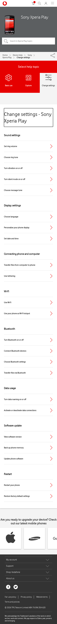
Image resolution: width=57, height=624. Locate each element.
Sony (30, 55)
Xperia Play (7, 57)
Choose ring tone (11, 157)
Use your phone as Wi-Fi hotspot (17, 313)
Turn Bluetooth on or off (13, 340)
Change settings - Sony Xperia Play (27, 117)
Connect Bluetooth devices (15, 351)
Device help (18, 55)
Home (5, 55)
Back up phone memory (14, 447)
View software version (13, 437)
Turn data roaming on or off (15, 399)
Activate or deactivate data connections (20, 410)
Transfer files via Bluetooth (15, 373)
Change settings (23, 57)
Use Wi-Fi (7, 302)
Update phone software (13, 459)
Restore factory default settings (17, 496)
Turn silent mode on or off (14, 179)
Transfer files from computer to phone (19, 265)
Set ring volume (10, 146)
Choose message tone (13, 190)
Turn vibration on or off (13, 168)
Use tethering (9, 276)
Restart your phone (12, 485)
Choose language (11, 216)
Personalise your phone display (16, 227)
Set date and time (11, 238)
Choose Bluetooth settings (15, 362)
